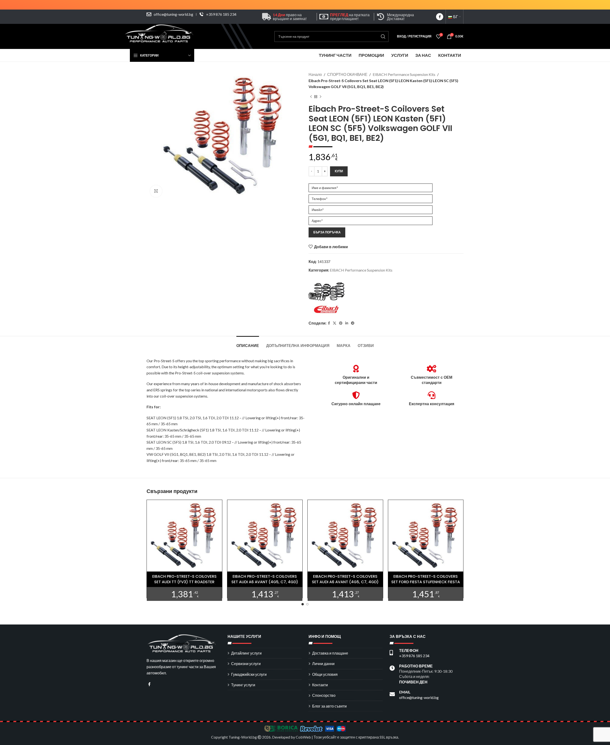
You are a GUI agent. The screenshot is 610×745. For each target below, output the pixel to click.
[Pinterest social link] (341, 323)
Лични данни (323, 663)
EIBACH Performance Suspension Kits (404, 74)
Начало (315, 74)
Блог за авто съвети (329, 706)
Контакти (320, 684)
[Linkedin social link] (347, 323)
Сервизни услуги (246, 663)
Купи (339, 171)
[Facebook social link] (439, 16)
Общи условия (325, 674)
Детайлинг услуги (246, 653)
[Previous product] (311, 96)
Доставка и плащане (330, 653)
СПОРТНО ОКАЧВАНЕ (347, 74)
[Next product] (320, 96)
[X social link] (334, 323)
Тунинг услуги (243, 684)
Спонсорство (324, 695)
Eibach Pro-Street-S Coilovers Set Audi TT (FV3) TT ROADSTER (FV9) (184, 582)
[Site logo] (159, 36)
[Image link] (182, 642)
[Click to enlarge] (156, 191)
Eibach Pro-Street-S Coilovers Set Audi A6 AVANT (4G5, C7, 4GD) (264, 579)
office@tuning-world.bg (173, 14)
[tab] (247, 343)
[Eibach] (326, 297)
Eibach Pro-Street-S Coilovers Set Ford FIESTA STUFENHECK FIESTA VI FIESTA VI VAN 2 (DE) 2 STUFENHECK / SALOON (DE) (425, 584)
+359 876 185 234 (221, 14)
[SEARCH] (383, 36)
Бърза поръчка (327, 232)
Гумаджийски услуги (249, 674)
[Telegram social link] (353, 323)
